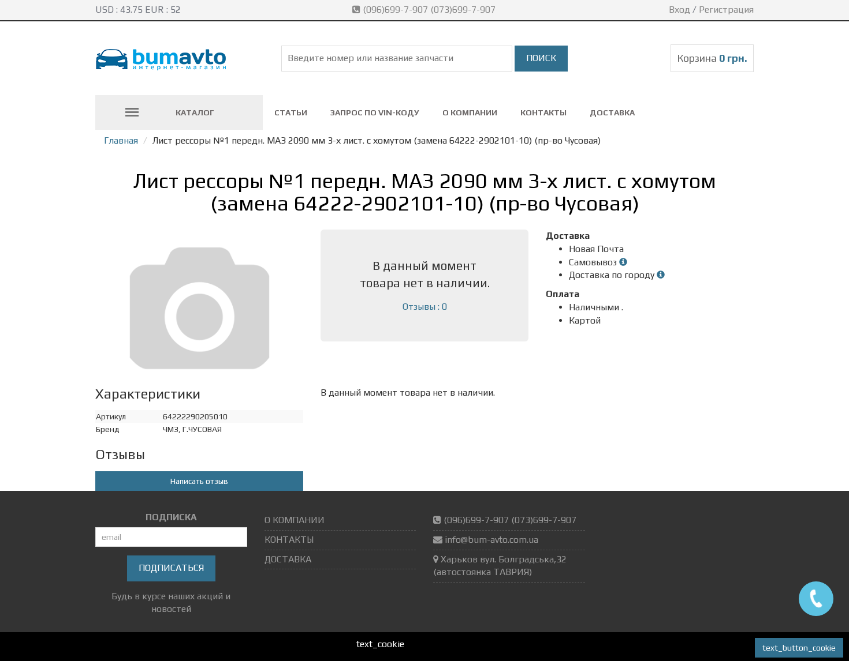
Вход (679, 9)
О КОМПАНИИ (469, 112)
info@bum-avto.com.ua (491, 539)
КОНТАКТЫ (543, 112)
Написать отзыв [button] (199, 481)
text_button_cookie (799, 647)
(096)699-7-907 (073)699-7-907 (429, 9)
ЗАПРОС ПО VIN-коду (374, 112)
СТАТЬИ (290, 112)
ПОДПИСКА (171, 517)
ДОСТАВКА (612, 112)
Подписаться (171, 567)
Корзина (712, 58)
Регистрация (726, 9)
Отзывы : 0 (425, 306)
